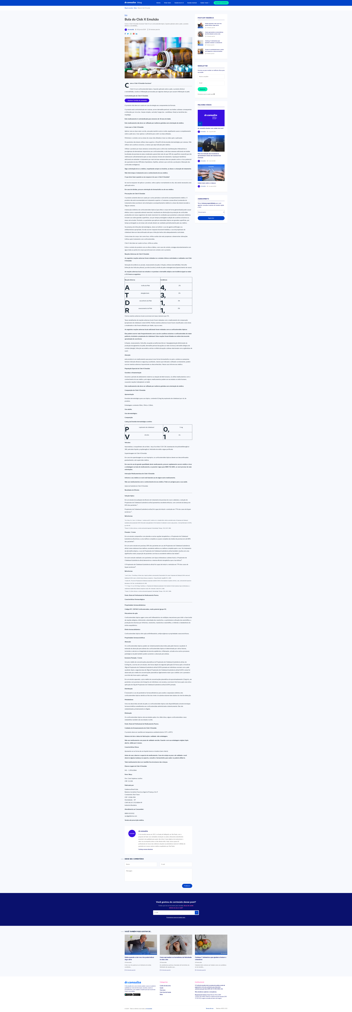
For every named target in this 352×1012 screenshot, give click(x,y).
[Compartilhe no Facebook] (125, 34)
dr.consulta (131, 29)
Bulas (135, 8)
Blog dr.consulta (129, 8)
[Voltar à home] (133, 982)
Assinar (202, 89)
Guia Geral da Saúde (165, 992)
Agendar (211, 218)
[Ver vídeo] (211, 118)
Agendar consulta (221, 2)
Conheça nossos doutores (145, 849)
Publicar (187, 886)
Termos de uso (209, 1008)
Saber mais (204, 2)
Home (158, 2)
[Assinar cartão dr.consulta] (137, 100)
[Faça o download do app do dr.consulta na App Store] (136, 994)
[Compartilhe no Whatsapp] (131, 34)
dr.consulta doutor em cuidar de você (210, 128)
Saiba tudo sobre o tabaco (207, 183)
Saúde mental (192, 2)
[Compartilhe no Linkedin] (136, 34)
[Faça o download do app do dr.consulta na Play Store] (128, 994)
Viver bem (167, 2)
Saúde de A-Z (179, 2)
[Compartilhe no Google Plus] (133, 34)
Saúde (161, 988)
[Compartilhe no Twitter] (128, 34)
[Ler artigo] (200, 25)
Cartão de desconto (165, 985)
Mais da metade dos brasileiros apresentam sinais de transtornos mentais (209, 155)
